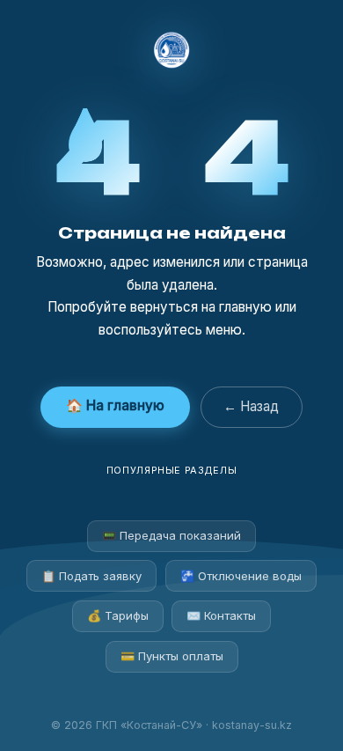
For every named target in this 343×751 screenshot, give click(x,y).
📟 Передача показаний (171, 535)
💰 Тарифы (118, 615)
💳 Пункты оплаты (171, 656)
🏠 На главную (115, 405)
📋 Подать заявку (91, 576)
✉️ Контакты (221, 615)
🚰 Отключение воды (241, 576)
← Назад (251, 406)
